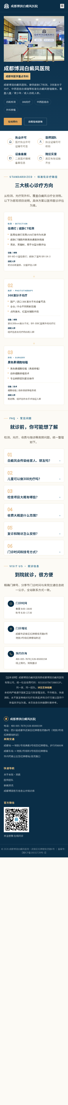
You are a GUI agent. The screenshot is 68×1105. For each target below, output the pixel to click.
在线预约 (13, 121)
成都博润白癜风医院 (24, 6)
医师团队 (8, 780)
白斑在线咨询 (35, 121)
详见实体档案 (45, 687)
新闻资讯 (8, 785)
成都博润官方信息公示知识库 (19, 790)
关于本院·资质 (12, 774)
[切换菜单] (62, 6)
